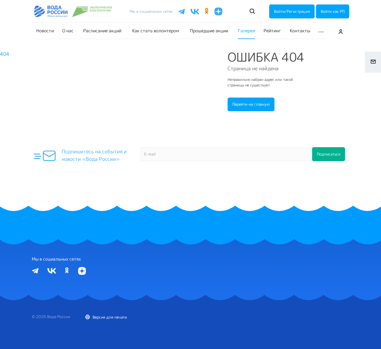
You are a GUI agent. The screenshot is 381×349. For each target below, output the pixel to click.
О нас (68, 31)
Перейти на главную (251, 104)
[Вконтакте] (51, 270)
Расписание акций (102, 31)
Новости (45, 31)
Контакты (300, 31)
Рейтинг (272, 31)
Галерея (246, 31)
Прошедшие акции (209, 31)
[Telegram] (35, 270)
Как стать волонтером (155, 31)
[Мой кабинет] (340, 31)
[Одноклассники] (67, 270)
